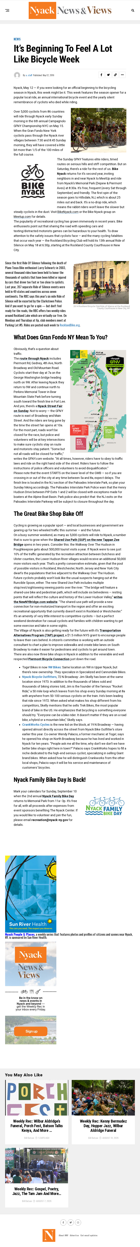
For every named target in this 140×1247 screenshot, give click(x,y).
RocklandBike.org (70, 325)
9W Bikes (54, 667)
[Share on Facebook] (101, 75)
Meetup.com (22, 216)
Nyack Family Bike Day (58, 796)
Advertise (74, 1235)
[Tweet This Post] (108, 75)
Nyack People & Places (19, 934)
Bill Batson (29, 1138)
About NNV (63, 1235)
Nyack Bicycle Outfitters (39, 677)
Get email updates (88, 1235)
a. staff (29, 75)
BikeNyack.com (68, 212)
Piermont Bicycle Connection (48, 659)
